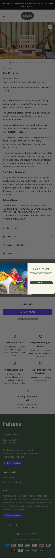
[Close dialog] (53, 264)
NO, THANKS (41, 287)
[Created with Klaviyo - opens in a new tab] (27, 294)
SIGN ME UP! (41, 282)
